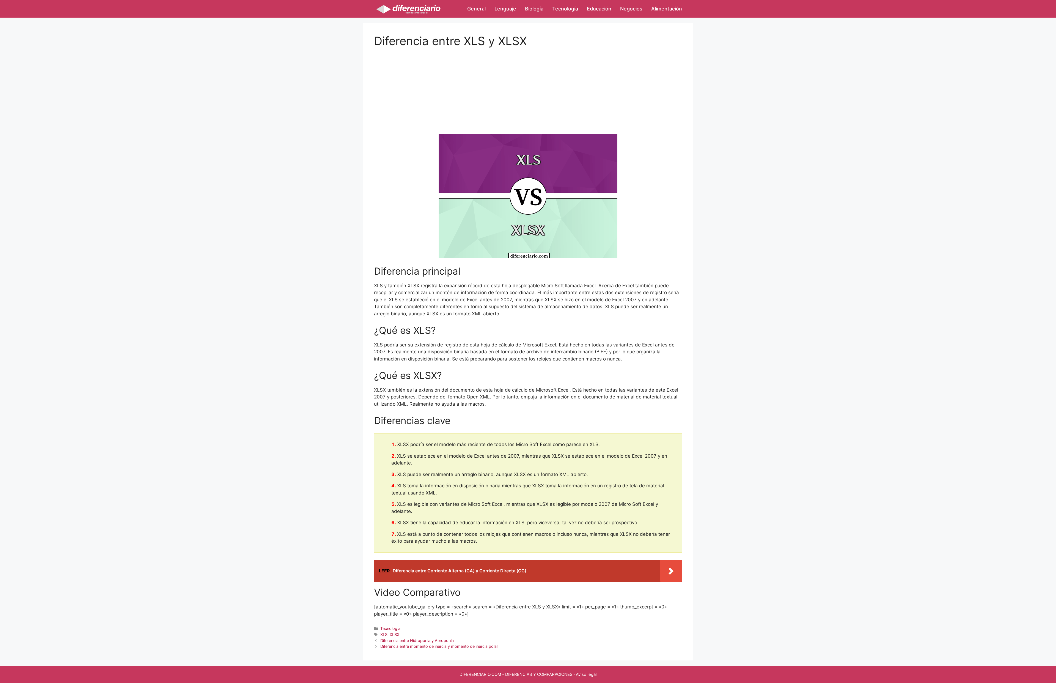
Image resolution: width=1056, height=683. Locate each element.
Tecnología (565, 9)
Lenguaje (505, 9)
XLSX (394, 634)
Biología (534, 9)
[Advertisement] (528, 86)
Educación (599, 9)
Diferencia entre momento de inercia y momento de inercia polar (439, 646)
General (476, 9)
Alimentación (666, 9)
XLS (383, 634)
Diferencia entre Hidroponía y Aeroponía (417, 640)
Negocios (631, 9)
